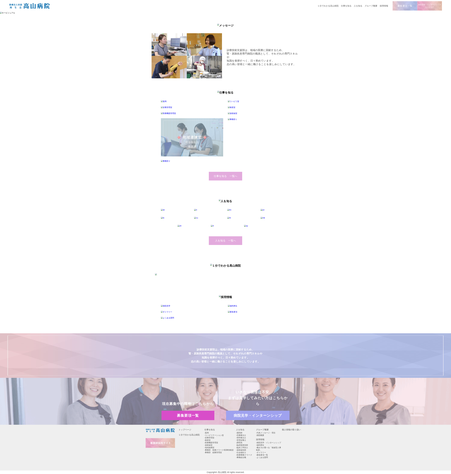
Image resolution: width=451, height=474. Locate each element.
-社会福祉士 (241, 452)
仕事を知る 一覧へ (225, 176)
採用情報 (260, 439)
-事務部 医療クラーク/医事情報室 (219, 450)
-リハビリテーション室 (214, 435)
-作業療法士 (241, 435)
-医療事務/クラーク (244, 455)
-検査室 (207, 440)
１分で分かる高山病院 (189, 435)
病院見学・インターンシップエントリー (429, 6)
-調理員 (239, 443)
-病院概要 (260, 435)
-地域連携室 (209, 448)
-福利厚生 (260, 445)
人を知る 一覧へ (225, 240)
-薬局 (206, 433)
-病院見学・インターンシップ (268, 443)
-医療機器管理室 (211, 443)
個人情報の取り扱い (291, 429)
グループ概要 (262, 429)
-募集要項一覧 (262, 455)
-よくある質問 (262, 457)
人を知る (240, 429)
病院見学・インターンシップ (258, 415)
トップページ (185, 429)
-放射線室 (208, 445)
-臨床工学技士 (242, 448)
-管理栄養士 (241, 440)
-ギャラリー (261, 452)
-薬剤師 (239, 433)
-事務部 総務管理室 (213, 452)
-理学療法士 (241, 438)
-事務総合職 (241, 457)
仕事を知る (209, 429)
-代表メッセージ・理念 (265, 433)
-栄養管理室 (209, 438)
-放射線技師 (241, 450)
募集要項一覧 (405, 6)
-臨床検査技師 (242, 445)
